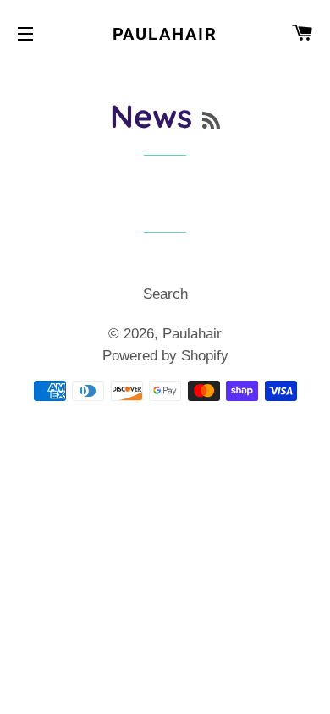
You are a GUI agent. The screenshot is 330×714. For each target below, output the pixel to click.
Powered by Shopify (165, 356)
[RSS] (211, 120)
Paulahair (165, 34)
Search (165, 294)
